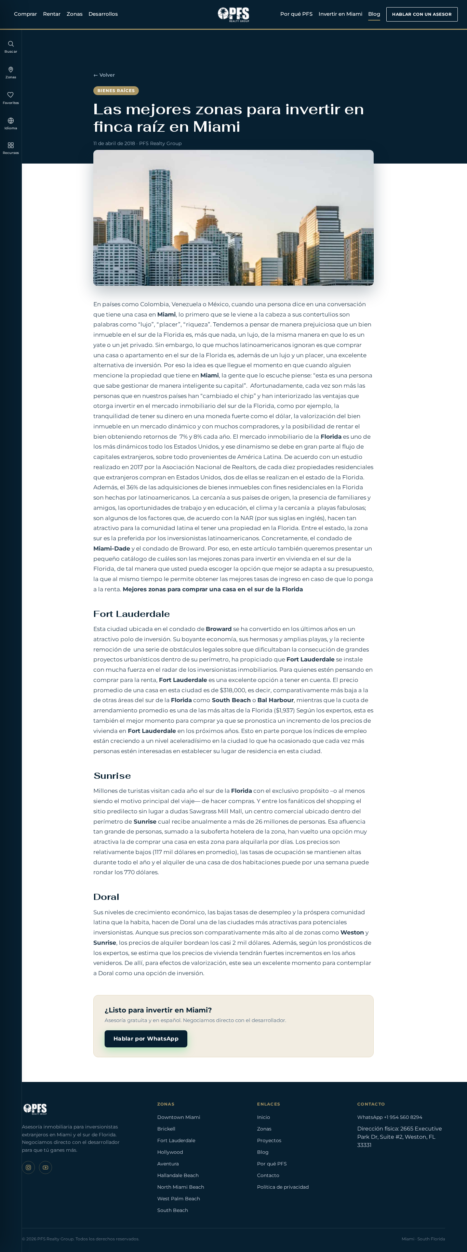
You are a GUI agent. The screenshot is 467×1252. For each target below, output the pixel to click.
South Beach (172, 1210)
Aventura (168, 1164)
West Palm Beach (178, 1199)
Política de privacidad (283, 1187)
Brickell (166, 1129)
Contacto (268, 1175)
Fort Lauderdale (176, 1140)
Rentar (52, 14)
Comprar (25, 14)
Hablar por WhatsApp (146, 1038)
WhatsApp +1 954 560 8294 (389, 1117)
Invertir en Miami (340, 14)
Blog (374, 14)
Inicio (263, 1117)
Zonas (75, 14)
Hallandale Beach (178, 1175)
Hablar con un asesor (422, 14)
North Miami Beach (180, 1187)
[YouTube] (45, 1167)
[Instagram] (28, 1167)
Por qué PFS (296, 14)
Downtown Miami (178, 1117)
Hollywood (170, 1152)
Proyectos (269, 1140)
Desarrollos (103, 14)
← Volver (104, 75)
